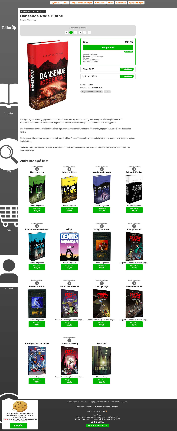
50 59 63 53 (97, 421)
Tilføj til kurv (108, 47)
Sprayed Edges (136, 3)
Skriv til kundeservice (97, 425)
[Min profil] (9, 260)
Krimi (110, 3)
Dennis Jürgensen (28, 20)
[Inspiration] (9, 85)
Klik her (5, 419)
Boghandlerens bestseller (91, 91)
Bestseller (99, 3)
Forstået (18, 425)
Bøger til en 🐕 (101, 411)
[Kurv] (9, 202)
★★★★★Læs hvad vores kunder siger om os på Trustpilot (97, 416)
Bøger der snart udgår (82, 3)
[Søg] (9, 144)
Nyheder (55, 3)
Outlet (65, 3)
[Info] (9, 398)
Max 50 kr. (91, 411)
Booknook (121, 3)
